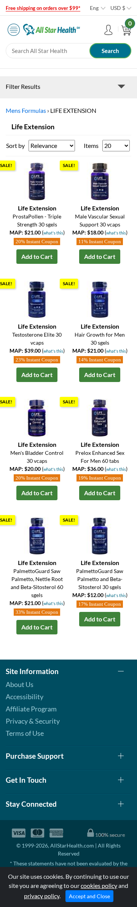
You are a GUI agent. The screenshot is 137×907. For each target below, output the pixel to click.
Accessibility (24, 696)
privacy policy (41, 895)
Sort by (15, 145)
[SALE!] (37, 180)
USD (117, 8)
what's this (53, 232)
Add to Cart (37, 256)
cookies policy (99, 885)
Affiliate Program (31, 709)
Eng (94, 8)
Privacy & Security (33, 721)
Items (91, 145)
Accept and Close (89, 896)
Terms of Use (25, 733)
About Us (19, 684)
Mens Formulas (26, 110)
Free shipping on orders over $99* (43, 8)
